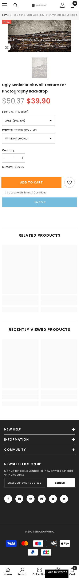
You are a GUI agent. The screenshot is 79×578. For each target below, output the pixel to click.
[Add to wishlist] (69, 182)
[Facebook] (8, 499)
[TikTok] (42, 499)
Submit (61, 483)
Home (5, 15)
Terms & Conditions (35, 192)
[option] (39, 36)
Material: (19, 129)
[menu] (4, 5)
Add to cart (31, 182)
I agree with (15, 192)
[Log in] (62, 5)
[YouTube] (53, 499)
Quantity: (8, 150)
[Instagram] (19, 499)
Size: (15, 112)
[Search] (15, 5)
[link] (20, 302)
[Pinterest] (31, 499)
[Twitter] (64, 499)
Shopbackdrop (44, 531)
